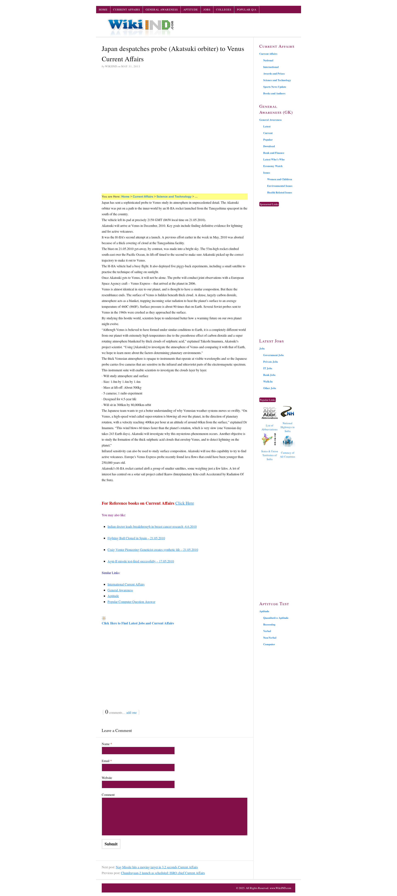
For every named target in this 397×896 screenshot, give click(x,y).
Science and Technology (174, 196)
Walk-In (268, 381)
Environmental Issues (279, 186)
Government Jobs (273, 355)
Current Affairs (126, 9)
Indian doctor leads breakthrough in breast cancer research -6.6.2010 (152, 526)
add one (131, 712)
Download (269, 146)
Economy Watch (272, 166)
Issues (266, 172)
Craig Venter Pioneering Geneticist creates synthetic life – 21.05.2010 (153, 549)
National (268, 60)
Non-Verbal (269, 637)
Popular (268, 139)
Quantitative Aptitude (275, 618)
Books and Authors (274, 93)
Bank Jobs (269, 375)
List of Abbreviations (269, 427)
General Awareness (162, 9)
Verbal (267, 631)
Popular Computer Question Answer (131, 601)
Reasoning (269, 624)
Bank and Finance (273, 153)
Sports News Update (274, 87)
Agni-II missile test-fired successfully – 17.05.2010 (141, 561)
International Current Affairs (126, 584)
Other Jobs (269, 388)
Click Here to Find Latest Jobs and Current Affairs (138, 623)
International (271, 67)
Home (103, 9)
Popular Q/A (246, 9)
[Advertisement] (175, 103)
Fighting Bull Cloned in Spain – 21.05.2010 (136, 538)
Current (268, 133)
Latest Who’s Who (274, 159)
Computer (269, 644)
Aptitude (190, 9)
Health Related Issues (279, 192)
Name (107, 744)
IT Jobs (267, 368)
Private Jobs (270, 361)
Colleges (223, 9)
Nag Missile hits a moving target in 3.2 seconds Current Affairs (157, 867)
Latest (266, 126)
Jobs (206, 9)
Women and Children (279, 179)
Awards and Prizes (274, 73)
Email (107, 761)
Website (107, 777)
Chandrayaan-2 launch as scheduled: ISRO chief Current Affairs (163, 873)
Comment (108, 794)
